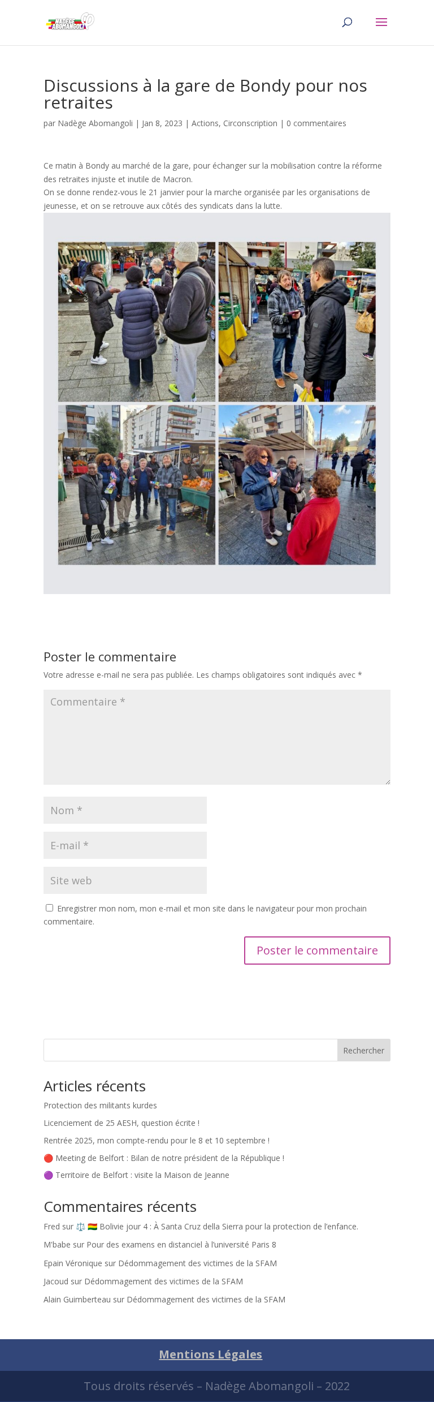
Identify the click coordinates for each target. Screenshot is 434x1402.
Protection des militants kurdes (100, 1105)
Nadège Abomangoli (95, 123)
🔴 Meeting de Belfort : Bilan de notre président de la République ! (164, 1157)
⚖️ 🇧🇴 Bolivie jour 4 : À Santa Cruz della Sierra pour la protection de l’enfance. (217, 1226)
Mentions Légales (210, 1354)
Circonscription (250, 123)
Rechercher (363, 1050)
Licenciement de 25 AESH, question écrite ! (121, 1122)
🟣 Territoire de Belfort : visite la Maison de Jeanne (136, 1174)
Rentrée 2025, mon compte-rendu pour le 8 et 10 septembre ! (157, 1140)
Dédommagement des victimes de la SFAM (197, 1263)
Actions (205, 123)
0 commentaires (316, 123)
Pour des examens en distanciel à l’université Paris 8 (181, 1244)
